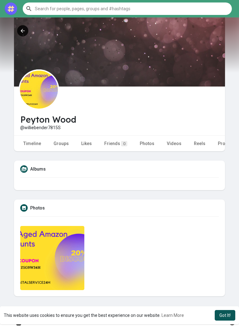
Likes (86, 143)
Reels (199, 143)
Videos (174, 143)
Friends (114, 143)
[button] (127, 8)
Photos (147, 143)
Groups (61, 143)
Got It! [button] (225, 315)
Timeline (32, 143)
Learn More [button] (173, 315)
